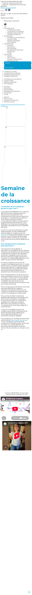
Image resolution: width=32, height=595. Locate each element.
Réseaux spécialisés (13, 40)
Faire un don (11, 57)
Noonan (22, 320)
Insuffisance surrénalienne (16, 37)
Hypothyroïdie (12, 39)
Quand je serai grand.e (8, 104)
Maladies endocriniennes (15, 33)
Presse (9, 53)
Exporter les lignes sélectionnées (11, 1)
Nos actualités (11, 48)
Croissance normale (13, 29)
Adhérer (10, 56)
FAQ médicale (11, 42)
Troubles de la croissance (15, 31)
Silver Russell (15, 320)
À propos (10, 45)
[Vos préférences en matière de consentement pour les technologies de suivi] (29, 592)
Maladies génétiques (14, 34)
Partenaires (11, 51)
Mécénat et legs (12, 60)
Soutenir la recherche (14, 59)
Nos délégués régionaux (15, 50)
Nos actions (11, 46)
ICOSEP (4, 234)
